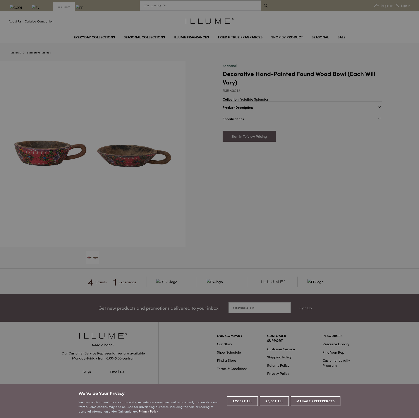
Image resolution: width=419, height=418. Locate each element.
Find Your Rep (333, 352)
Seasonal (320, 36)
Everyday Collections (94, 36)
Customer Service (281, 348)
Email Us (117, 371)
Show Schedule (229, 352)
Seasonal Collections (144, 36)
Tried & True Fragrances (240, 36)
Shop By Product (287, 36)
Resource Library (336, 343)
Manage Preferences (315, 401)
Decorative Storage (39, 53)
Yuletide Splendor (254, 99)
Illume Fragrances (191, 36)
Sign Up (305, 307)
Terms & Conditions (232, 368)
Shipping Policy (279, 356)
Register (386, 5)
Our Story (224, 343)
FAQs (87, 371)
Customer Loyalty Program (336, 362)
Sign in (405, 5)
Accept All (242, 401)
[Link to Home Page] (210, 20)
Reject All (274, 401)
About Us (15, 21)
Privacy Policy (278, 373)
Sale (341, 36)
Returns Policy (278, 365)
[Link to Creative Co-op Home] (103, 336)
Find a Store (226, 360)
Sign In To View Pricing (249, 136)
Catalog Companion (39, 21)
